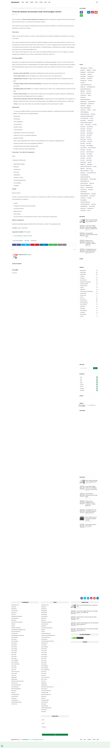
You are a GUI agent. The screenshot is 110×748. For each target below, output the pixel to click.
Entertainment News (91, 101)
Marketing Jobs (89, 164)
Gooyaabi (30, 739)
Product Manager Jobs (84, 174)
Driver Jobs (82, 93)
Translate (83, 406)
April (88, 380)
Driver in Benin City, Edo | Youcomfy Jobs (90, 525)
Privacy (94, 739)
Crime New (90, 80)
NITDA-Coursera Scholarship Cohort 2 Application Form (91, 220)
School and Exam (84, 189)
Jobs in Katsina (83, 141)
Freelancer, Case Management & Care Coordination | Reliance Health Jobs (90, 242)
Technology (89, 308)
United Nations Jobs (84, 206)
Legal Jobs (89, 162)
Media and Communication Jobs (86, 166)
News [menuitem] (45, 2)
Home (13, 8)
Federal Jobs (83, 105)
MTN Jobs (94, 166)
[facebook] (81, 12)
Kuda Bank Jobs (33, 240)
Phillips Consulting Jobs (85, 170)
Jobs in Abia (94, 124)
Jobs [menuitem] (49, 2)
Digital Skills (83, 91)
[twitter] (85, 598)
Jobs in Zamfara (89, 160)
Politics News (83, 172)
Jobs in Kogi (83, 143)
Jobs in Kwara (88, 143)
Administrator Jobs (84, 68)
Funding (89, 287)
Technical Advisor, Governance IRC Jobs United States (91, 235)
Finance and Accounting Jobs (20, 8)
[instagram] (92, 12)
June (88, 377)
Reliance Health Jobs (84, 183)
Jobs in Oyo (82, 151)
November (88, 390)
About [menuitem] (27, 2)
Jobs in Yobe (89, 158)
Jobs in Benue (89, 130)
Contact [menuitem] (31, 2)
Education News (83, 95)
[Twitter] (85, 12)
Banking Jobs (89, 70)
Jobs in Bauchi (89, 128)
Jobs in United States (92, 147)
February (88, 384)
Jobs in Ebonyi (89, 135)
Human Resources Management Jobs (87, 116)
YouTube (88, 210)
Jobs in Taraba (14, 673)
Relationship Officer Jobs (85, 181)
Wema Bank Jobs (90, 208)
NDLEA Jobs (82, 168)
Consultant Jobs (90, 76)
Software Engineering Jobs (85, 193)
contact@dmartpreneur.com (37, 739)
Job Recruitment (88, 124)
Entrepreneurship (84, 103)
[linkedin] (88, 12)
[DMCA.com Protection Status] (77, 638)
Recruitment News (93, 179)
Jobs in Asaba (83, 128)
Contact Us (89, 739)
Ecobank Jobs (88, 93)
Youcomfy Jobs (83, 210)
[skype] (88, 598)
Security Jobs (90, 189)
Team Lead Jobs (92, 195)
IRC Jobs (82, 124)
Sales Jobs (82, 187)
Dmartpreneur (15, 2)
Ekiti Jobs (89, 95)
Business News (83, 74)
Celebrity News (83, 76)
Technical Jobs (14, 703)
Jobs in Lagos (27, 240)
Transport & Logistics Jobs (85, 204)
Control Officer (89, 78)
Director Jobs (89, 91)
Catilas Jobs (89, 74)
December (89, 388)
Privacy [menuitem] (41, 2)
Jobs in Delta (83, 135)
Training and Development (85, 202)
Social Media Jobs (84, 191)
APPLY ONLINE (27, 235)
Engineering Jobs (83, 101)
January (89, 386)
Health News (93, 114)
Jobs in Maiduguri (90, 145)
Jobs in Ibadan (83, 139)
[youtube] (96, 12)
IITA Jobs (91, 118)
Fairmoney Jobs (91, 103)
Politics (91, 170)
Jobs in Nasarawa (84, 147)
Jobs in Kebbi (89, 141)
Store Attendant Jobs (84, 195)
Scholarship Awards (89, 187)
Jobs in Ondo (89, 149)
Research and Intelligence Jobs (86, 185)
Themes (20, 739)
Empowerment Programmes (85, 99)
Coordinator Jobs (83, 80)
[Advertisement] (89, 41)
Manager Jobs (83, 164)
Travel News (93, 204)
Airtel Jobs (90, 68)
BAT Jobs (94, 70)
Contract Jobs (83, 78)
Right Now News (27, 254)
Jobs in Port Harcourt (89, 151)
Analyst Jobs (83, 70)
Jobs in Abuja (83, 126)
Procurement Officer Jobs (91, 172)
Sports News (93, 193)
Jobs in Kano (89, 139)
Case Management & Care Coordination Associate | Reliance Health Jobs (90, 251)
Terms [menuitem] (36, 2)
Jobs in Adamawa (90, 126)
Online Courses (89, 168)
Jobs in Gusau (88, 137)
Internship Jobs (83, 120)
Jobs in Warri (83, 158)
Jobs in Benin (83, 130)
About (85, 739)
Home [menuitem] (23, 2)
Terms (98, 739)
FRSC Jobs (43, 629)
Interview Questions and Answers (86, 122)
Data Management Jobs (91, 86)
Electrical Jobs (83, 97)
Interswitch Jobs (90, 120)
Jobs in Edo (82, 137)
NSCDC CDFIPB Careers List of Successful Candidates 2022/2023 (91, 519)
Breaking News (83, 72)
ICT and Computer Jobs (84, 118)
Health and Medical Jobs (85, 114)
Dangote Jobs (83, 86)
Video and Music (92, 206)
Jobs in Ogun (83, 149)
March (88, 382)
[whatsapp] (81, 15)
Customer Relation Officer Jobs (86, 84)
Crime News (83, 82)
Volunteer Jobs (83, 208)
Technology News (89, 310)
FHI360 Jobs (89, 105)
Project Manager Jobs (84, 179)
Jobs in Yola (83, 160)
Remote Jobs (92, 183)
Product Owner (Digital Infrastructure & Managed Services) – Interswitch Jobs (91, 227)
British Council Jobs (90, 72)
